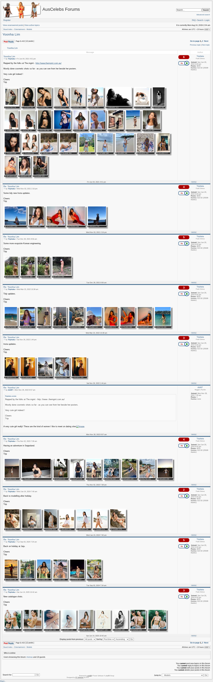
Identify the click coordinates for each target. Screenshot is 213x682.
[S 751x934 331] (30, 152)
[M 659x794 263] (147, 477)
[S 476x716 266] (10, 326)
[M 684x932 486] (27, 275)
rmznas (30, 657)
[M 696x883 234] (12, 528)
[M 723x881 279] (118, 528)
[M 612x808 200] (94, 578)
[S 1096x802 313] (119, 106)
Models (29, 29)
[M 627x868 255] (44, 578)
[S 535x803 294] (28, 106)
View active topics (32, 25)
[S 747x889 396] (105, 152)
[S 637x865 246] (60, 578)
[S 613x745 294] (142, 106)
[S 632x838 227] (77, 578)
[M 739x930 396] (36, 225)
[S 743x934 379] (98, 129)
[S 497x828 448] (10, 175)
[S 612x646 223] (157, 628)
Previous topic (195, 45)
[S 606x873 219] (77, 477)
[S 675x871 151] (86, 628)
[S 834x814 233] (32, 528)
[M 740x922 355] (87, 152)
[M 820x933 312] (62, 129)
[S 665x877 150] (103, 628)
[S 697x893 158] (51, 628)
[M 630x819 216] (45, 376)
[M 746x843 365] (49, 152)
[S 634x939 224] (50, 528)
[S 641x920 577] (163, 152)
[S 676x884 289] (127, 326)
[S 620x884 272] (111, 326)
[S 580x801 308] (11, 129)
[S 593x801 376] (133, 129)
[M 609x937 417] (43, 275)
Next (206, 41)
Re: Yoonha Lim (11, 186)
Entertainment (19, 29)
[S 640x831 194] (79, 376)
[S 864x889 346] (124, 152)
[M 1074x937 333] (15, 225)
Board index (7, 29)
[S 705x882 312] (94, 326)
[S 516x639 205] (138, 628)
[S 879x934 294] (76, 225)
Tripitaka (11, 59)
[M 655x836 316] (27, 326)
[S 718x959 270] (100, 528)
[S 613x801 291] (44, 106)
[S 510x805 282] (158, 106)
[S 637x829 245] (28, 376)
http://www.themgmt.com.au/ (48, 63)
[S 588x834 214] (11, 376)
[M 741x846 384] (68, 152)
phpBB (89, 676)
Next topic (206, 45)
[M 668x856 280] (76, 326)
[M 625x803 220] (129, 477)
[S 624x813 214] (11, 477)
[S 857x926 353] (151, 129)
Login (207, 20)
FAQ (194, 20)
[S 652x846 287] (144, 326)
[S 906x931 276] (96, 225)
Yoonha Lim (11, 34)
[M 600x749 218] (111, 477)
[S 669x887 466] (80, 129)
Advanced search (203, 15)
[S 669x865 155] (120, 628)
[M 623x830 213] (60, 477)
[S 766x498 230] (36, 477)
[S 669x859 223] (94, 477)
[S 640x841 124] (68, 628)
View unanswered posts (13, 25)
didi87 (10, 390)
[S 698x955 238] (83, 528)
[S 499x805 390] (24, 175)
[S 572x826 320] (60, 326)
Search (200, 20)
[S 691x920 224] (66, 528)
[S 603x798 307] (28, 129)
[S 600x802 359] (78, 106)
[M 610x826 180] (27, 578)
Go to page (195, 41)
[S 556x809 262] (44, 326)
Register (7, 20)
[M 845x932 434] (145, 152)
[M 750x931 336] (116, 129)
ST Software (79, 677)
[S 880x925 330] (55, 225)
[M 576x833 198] (11, 578)
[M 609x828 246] (62, 376)
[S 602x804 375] (61, 106)
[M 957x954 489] (62, 275)
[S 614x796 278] (11, 106)
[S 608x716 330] (163, 326)
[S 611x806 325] (40, 175)
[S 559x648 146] (12, 628)
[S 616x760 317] (96, 106)
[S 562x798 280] (45, 129)
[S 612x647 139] (32, 628)
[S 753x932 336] (12, 152)
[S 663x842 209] (165, 477)
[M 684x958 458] (11, 275)
